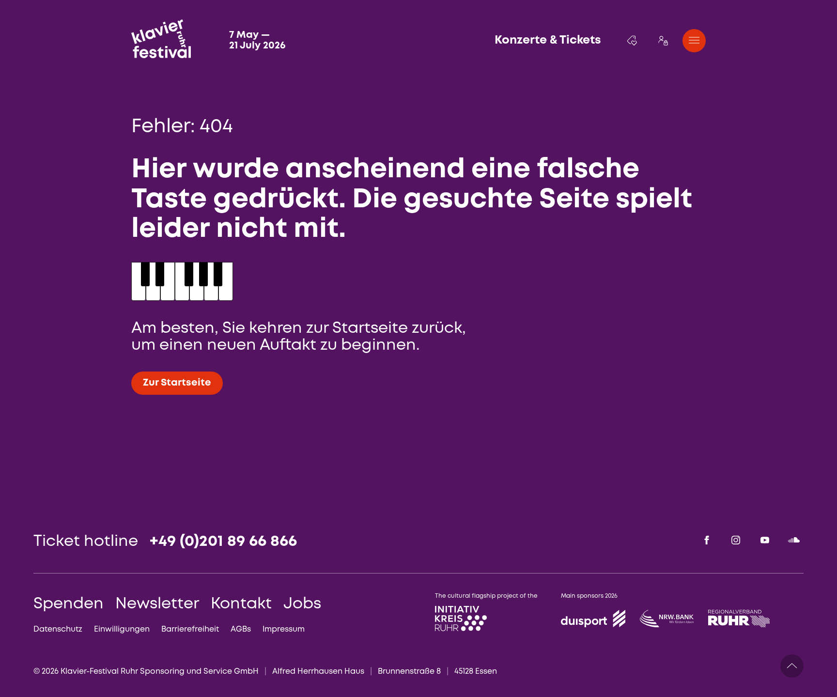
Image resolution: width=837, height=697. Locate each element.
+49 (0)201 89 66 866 (223, 542)
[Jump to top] (792, 666)
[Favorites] (632, 40)
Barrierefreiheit (190, 629)
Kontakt (241, 604)
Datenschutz (57, 629)
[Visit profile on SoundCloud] (794, 540)
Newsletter (157, 604)
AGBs (241, 629)
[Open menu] (694, 40)
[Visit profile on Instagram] (735, 540)
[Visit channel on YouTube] (765, 540)
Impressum (284, 629)
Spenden (68, 604)
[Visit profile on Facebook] (706, 540)
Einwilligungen (122, 629)
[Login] (663, 40)
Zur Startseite (177, 382)
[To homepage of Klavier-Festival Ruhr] (161, 38)
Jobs (302, 604)
